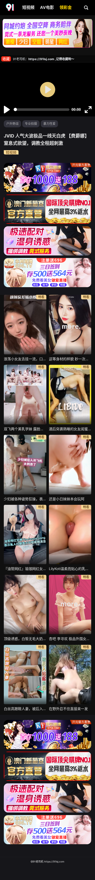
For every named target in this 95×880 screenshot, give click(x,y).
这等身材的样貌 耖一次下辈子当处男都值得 (70, 359)
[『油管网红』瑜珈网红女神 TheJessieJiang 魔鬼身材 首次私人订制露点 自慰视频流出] (25, 534)
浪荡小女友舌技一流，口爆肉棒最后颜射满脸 (25, 359)
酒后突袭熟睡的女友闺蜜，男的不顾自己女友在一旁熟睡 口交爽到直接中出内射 (70, 429)
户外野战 (12, 124)
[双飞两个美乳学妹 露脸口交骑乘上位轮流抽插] (25, 394)
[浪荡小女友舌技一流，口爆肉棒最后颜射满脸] (25, 324)
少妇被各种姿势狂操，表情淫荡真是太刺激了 (25, 499)
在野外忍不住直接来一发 (68, 708)
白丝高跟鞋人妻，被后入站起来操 (25, 708)
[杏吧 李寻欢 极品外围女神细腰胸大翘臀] (70, 604)
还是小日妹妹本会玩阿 (66, 499)
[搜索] (86, 7)
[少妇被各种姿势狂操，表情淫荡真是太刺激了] (25, 464)
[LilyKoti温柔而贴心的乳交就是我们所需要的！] (70, 534)
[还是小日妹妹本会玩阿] (70, 464)
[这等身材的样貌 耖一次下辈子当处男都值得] (70, 324)
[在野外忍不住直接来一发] (70, 674)
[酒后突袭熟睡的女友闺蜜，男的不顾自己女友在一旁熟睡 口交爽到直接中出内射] (70, 394)
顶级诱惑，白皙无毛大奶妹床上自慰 (25, 638)
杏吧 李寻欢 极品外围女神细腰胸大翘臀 (70, 638)
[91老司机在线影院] (10, 7)
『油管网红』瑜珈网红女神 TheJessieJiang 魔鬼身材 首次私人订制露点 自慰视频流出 (25, 568)
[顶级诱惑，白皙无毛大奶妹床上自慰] (25, 604)
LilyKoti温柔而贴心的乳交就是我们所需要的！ (70, 568)
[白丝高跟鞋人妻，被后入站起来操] (25, 674)
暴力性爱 (49, 124)
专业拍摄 (31, 124)
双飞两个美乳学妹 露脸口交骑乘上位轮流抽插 (25, 429)
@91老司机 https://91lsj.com (47, 861)
